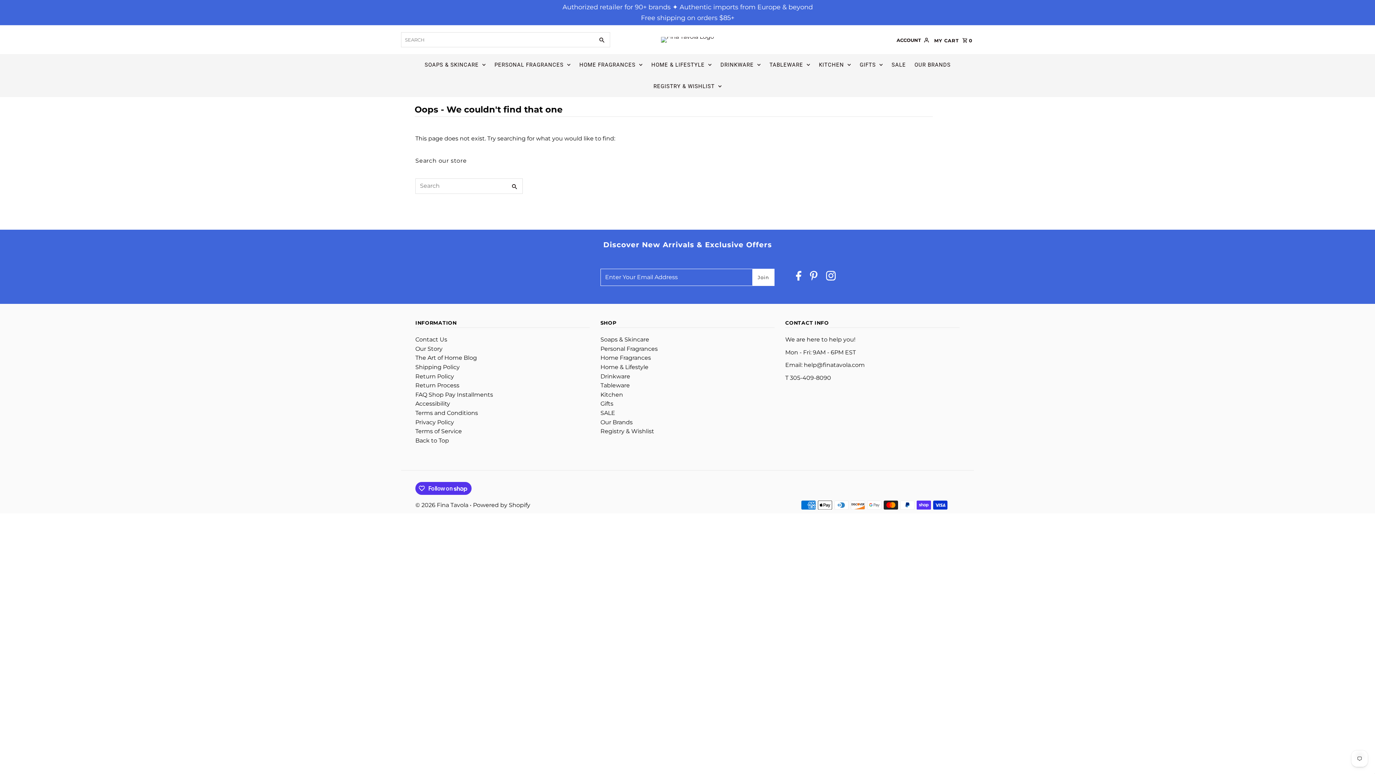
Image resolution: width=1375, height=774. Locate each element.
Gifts (868, 65)
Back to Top (432, 440)
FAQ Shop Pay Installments (454, 394)
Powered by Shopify (501, 505)
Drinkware (737, 65)
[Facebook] (798, 277)
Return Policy (434, 376)
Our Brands (933, 65)
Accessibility (432, 403)
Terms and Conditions (446, 413)
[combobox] (497, 40)
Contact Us (431, 339)
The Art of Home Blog (446, 357)
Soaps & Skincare (452, 65)
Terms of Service (438, 431)
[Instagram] (831, 277)
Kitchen (831, 65)
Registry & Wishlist (684, 86)
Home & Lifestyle (678, 65)
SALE (899, 65)
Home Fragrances (607, 65)
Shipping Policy (437, 367)
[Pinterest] (813, 277)
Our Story (429, 348)
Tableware (786, 65)
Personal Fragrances (529, 65)
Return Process (437, 385)
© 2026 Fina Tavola (442, 505)
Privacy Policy (434, 422)
